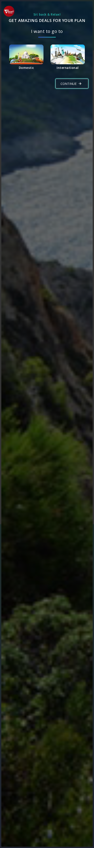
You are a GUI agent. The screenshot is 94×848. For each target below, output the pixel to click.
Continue (69, 84)
